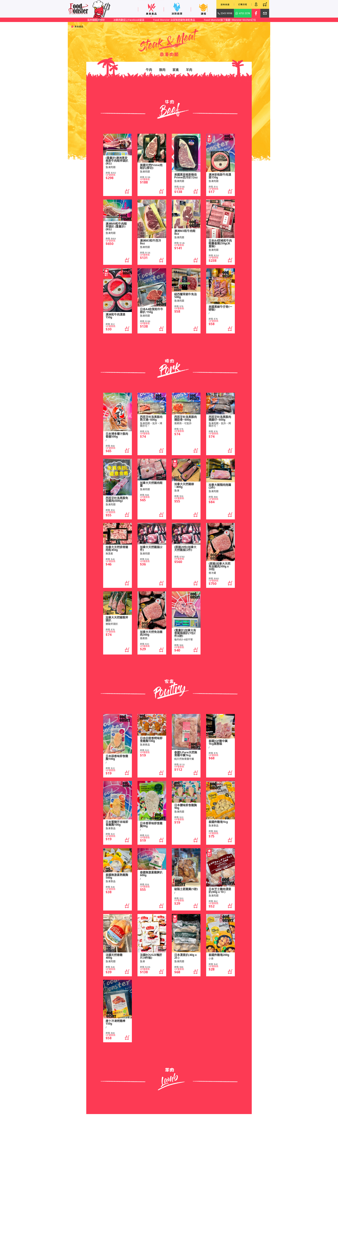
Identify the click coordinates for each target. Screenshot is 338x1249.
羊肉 (189, 69)
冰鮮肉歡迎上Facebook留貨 (99, 19)
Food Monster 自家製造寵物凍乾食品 (145, 19)
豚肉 (162, 69)
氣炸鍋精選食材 (244, 19)
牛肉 (149, 69)
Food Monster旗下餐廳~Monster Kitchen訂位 (201, 19)
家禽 (176, 69)
